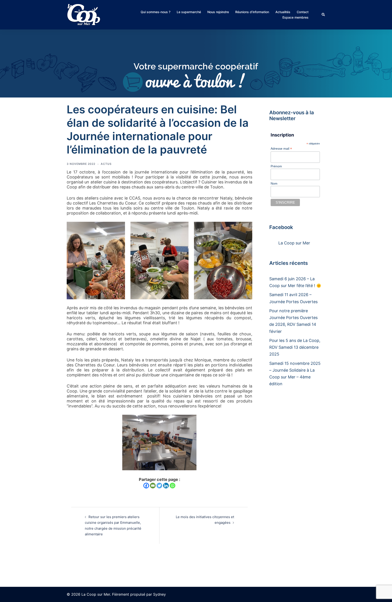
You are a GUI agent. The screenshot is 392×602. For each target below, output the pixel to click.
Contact (303, 12)
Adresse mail (281, 148)
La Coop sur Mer (294, 243)
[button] (323, 15)
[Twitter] (159, 485)
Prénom (276, 166)
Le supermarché (189, 12)
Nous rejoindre (218, 12)
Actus (106, 164)
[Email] (153, 485)
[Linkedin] (166, 485)
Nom (274, 183)
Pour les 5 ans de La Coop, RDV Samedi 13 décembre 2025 (294, 347)
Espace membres (295, 17)
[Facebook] (146, 485)
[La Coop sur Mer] (84, 14)
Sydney (159, 594)
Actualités (282, 12)
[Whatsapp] (172, 485)
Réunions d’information (252, 12)
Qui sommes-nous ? (155, 12)
